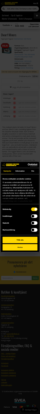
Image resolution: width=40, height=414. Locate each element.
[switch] (34, 216)
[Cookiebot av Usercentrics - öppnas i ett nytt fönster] (28, 164)
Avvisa (20, 247)
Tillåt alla (20, 240)
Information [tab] (20, 171)
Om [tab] (32, 171)
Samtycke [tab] (7, 171)
